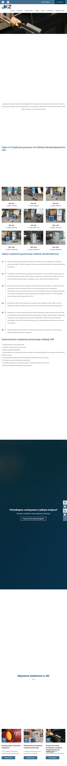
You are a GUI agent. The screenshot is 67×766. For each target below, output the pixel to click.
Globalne (47, 2)
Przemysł (19, 10)
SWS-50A (55, 203)
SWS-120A (55, 225)
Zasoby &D (50, 10)
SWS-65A (11, 225)
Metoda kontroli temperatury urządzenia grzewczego (33, 746)
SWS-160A (11, 247)
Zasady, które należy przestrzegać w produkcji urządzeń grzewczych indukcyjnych (54, 747)
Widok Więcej (8, 758)
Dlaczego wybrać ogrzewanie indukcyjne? (11, 746)
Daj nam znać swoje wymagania (33, 519)
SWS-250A (55, 247)
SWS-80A (33, 225)
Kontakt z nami (59, 10)
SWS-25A (11, 203)
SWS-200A (33, 247)
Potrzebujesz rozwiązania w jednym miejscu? (33, 509)
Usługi (37, 10)
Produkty (12, 10)
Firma (43, 10)
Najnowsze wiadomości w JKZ (33, 675)
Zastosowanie (29, 10)
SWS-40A (33, 203)
